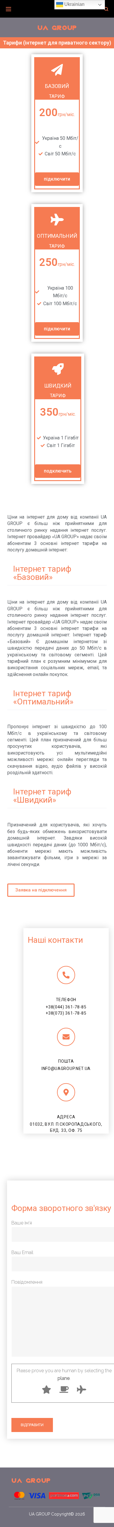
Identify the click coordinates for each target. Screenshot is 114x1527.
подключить (58, 471)
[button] (41, 890)
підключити (57, 179)
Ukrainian (73, 4)
